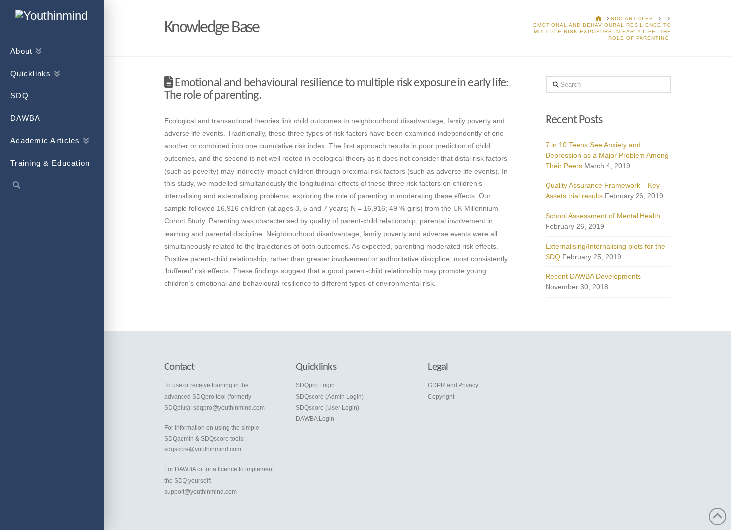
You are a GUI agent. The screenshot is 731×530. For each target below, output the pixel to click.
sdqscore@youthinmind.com (202, 449)
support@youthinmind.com (200, 491)
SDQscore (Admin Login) (330, 396)
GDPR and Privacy (453, 385)
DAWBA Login (315, 418)
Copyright (441, 396)
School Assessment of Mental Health (603, 216)
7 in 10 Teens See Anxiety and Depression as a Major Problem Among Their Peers (607, 155)
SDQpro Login (315, 385)
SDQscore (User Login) (327, 407)
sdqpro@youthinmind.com (229, 407)
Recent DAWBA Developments (593, 276)
